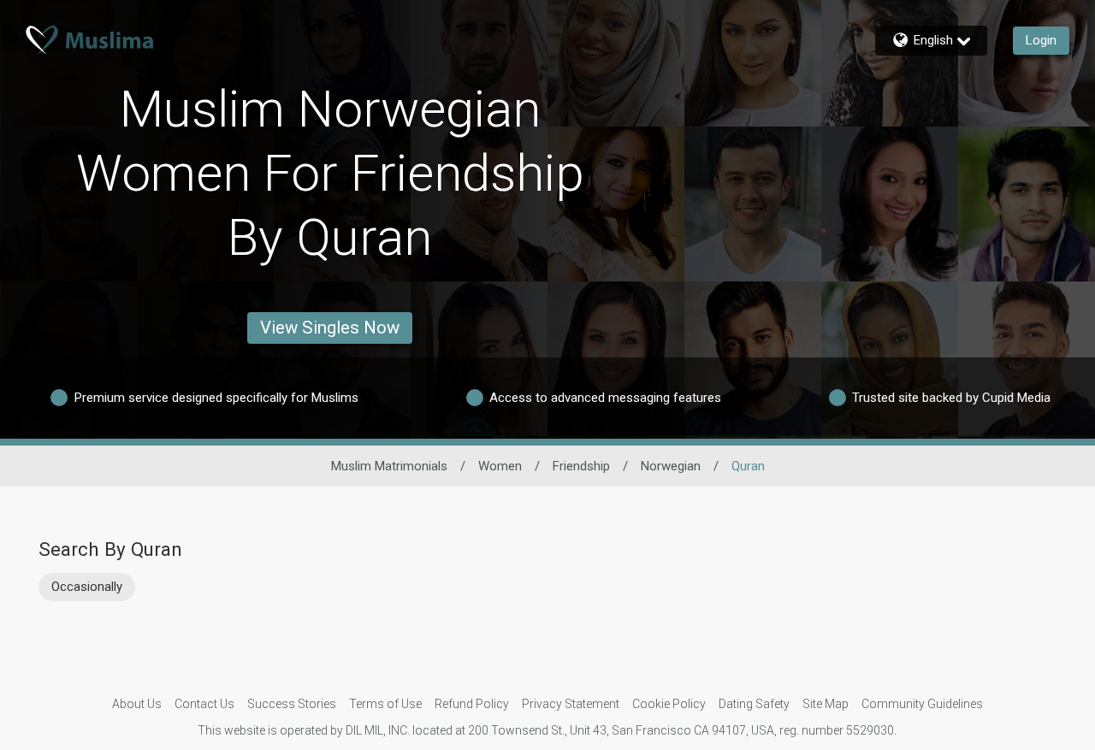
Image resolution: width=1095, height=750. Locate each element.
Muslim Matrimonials (389, 466)
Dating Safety (754, 704)
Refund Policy (472, 704)
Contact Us (204, 704)
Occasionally (86, 586)
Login (1041, 40)
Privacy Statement (570, 704)
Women (500, 466)
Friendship (581, 466)
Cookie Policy (669, 704)
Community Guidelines (922, 704)
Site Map (825, 704)
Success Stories (291, 704)
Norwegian (671, 466)
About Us (137, 704)
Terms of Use (385, 704)
